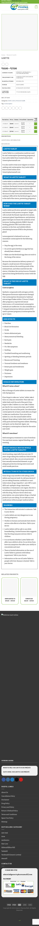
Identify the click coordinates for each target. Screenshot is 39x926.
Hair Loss (4, 844)
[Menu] (2, 7)
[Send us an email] (17, 780)
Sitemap (4, 822)
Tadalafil (4, 851)
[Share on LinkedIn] (20, 108)
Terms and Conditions (9, 814)
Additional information (10, 140)
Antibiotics (5, 840)
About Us (4, 792)
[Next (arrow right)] (7, 922)
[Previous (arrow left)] (2, 922)
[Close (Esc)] (2, 915)
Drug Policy (5, 803)
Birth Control (12, 100)
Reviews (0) (5, 144)
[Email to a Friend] (13, 108)
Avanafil (4, 858)
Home (3, 55)
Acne (3, 836)
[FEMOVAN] (29, 588)
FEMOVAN (29, 599)
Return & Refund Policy (9, 811)
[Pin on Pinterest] (16, 108)
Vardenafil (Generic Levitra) (11, 855)
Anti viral (4, 833)
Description (6, 136)
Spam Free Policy (7, 818)
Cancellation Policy (8, 796)
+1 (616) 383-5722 (11, 870)
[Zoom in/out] (7, 915)
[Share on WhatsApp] (3, 108)
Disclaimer (5, 800)
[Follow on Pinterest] (21, 780)
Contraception (8, 103)
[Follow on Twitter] (12, 780)
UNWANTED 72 (10, 599)
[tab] (19, 136)
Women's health (11, 55)
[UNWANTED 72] (10, 588)
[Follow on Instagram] (8, 780)
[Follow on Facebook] (4, 780)
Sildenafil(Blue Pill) (8, 847)
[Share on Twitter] (10, 108)
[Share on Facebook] (6, 108)
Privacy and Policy (7, 807)
